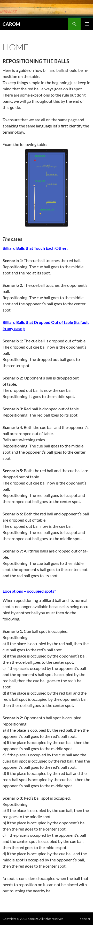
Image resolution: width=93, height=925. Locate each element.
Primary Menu (87, 24)
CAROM (11, 24)
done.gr (85, 919)
